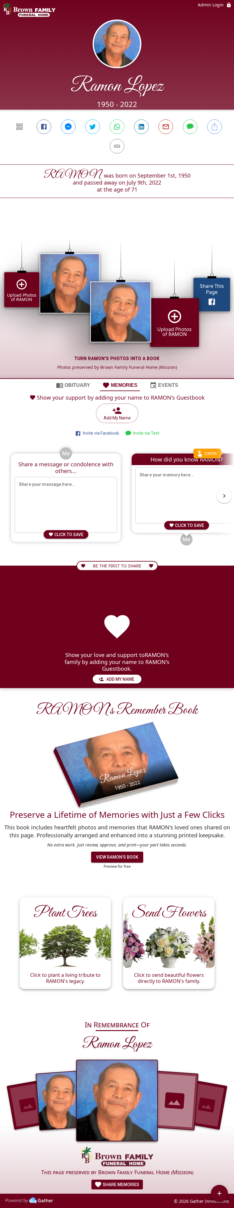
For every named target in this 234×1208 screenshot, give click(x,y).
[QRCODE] (19, 126)
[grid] (117, 298)
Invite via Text (145, 433)
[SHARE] (214, 126)
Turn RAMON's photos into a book (117, 358)
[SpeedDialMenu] (219, 1193)
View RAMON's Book (117, 857)
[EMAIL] (165, 126)
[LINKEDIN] (141, 126)
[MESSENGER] (68, 126)
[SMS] (190, 126)
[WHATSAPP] (117, 126)
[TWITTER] (92, 126)
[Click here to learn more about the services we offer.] (117, 1157)
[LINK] (117, 146)
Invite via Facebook (100, 433)
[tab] (73, 385)
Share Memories (120, 1184)
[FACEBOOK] (44, 126)
